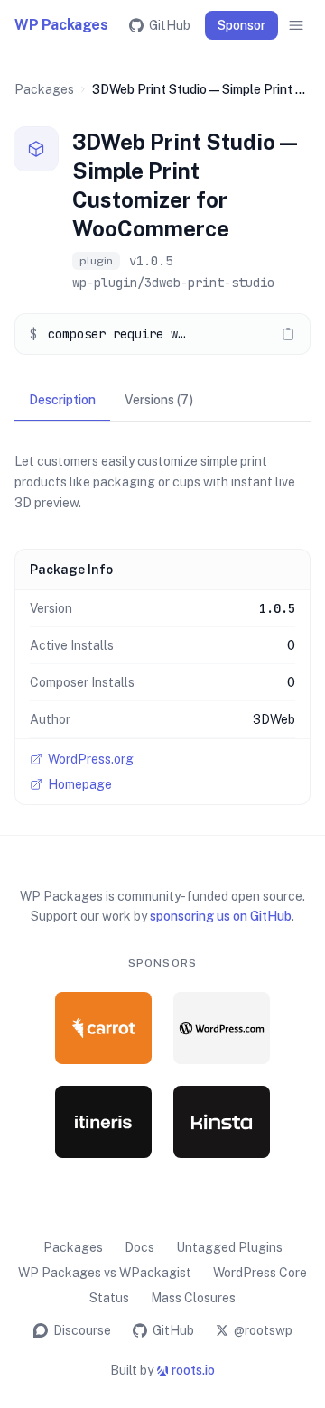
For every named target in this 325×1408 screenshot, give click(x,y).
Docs (139, 1247)
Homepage (80, 784)
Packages (44, 89)
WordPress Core (260, 1272)
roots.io (193, 1370)
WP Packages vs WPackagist (104, 1272)
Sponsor (241, 25)
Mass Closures (193, 1298)
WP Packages (61, 24)
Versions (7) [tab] (159, 400)
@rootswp (263, 1330)
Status (109, 1298)
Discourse (82, 1330)
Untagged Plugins (229, 1247)
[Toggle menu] (296, 25)
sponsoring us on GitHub (221, 916)
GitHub (169, 25)
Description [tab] (62, 400)
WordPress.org (91, 759)
